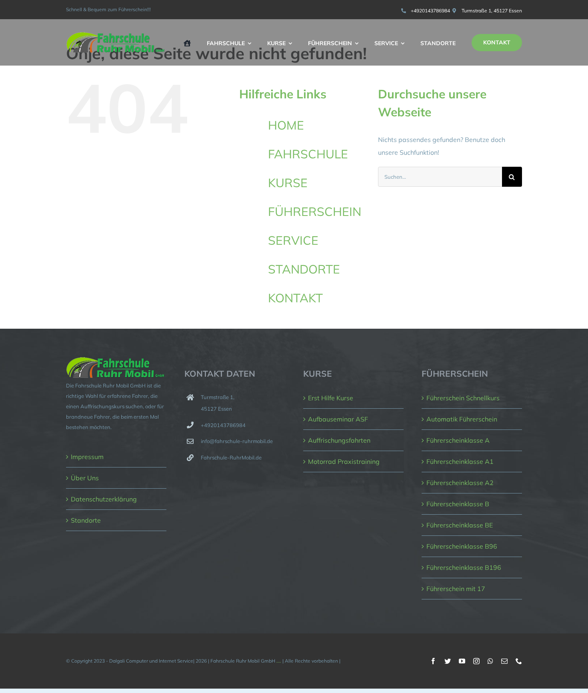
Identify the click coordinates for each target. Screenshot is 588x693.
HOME (286, 125)
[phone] (519, 661)
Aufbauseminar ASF (338, 419)
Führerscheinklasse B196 (463, 567)
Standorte (86, 520)
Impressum (87, 457)
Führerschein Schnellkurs (463, 398)
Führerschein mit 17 (455, 589)
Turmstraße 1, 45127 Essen (492, 11)
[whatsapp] (490, 661)
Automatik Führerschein (461, 419)
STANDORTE (304, 269)
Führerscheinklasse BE (459, 525)
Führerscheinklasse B (457, 504)
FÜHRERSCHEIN (314, 211)
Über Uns (85, 478)
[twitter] (447, 661)
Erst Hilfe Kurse (330, 398)
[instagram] (476, 661)
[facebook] (433, 661)
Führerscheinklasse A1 (460, 461)
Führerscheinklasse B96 (461, 546)
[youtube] (462, 661)
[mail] (504, 661)
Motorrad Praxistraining (344, 461)
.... (278, 661)
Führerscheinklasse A (458, 440)
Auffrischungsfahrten (339, 440)
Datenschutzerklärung (104, 499)
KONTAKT (295, 298)
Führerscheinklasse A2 (460, 483)
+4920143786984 (430, 11)
